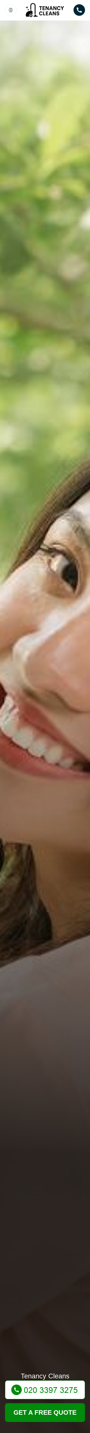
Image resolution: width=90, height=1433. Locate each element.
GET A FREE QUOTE (45, 1412)
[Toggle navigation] (10, 10)
